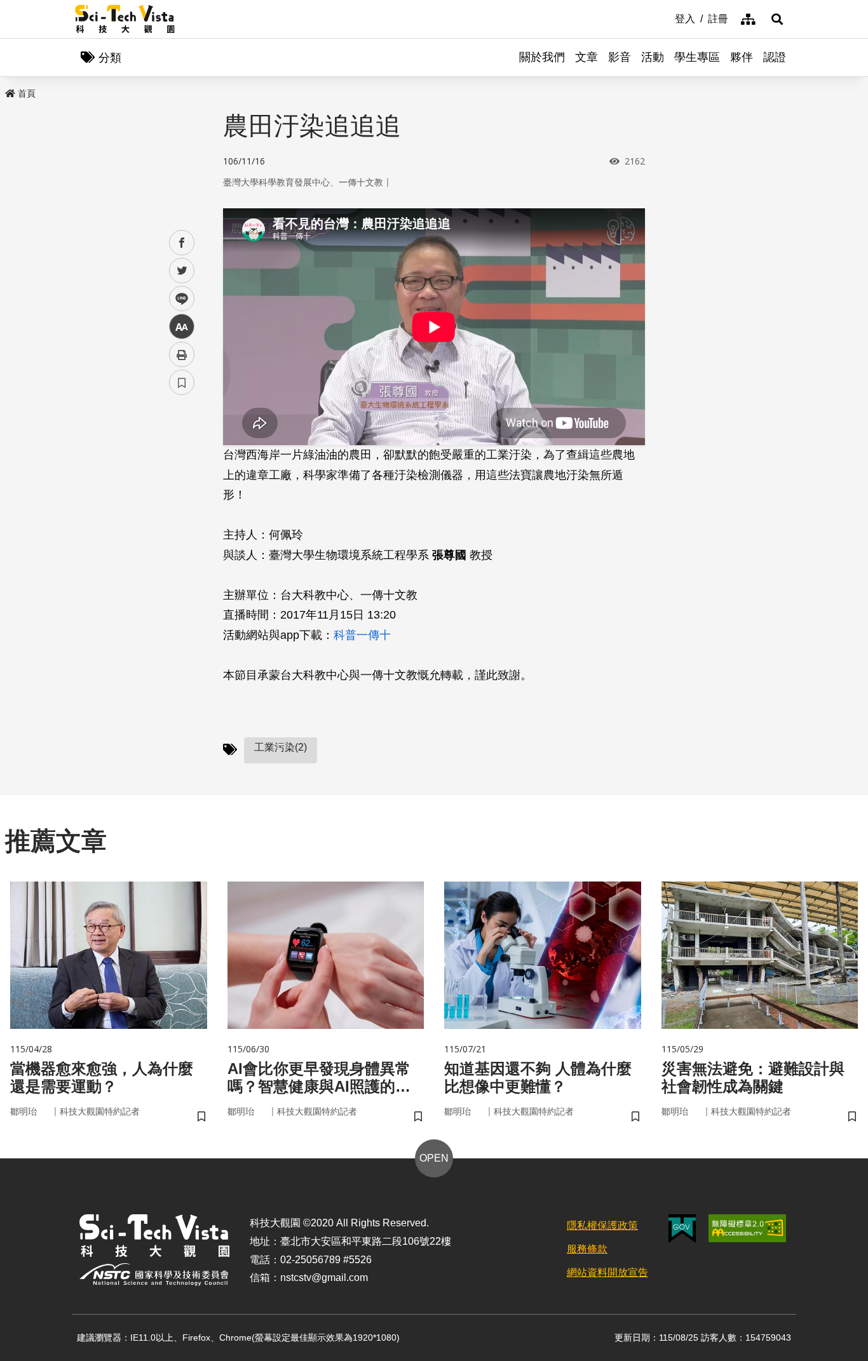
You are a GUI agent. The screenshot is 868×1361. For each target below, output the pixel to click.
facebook (182, 243)
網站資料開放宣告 (607, 1272)
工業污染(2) (280, 747)
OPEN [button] (434, 1158)
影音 (619, 57)
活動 (652, 57)
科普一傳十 (362, 635)
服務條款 (587, 1249)
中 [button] (182, 326)
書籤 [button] (181, 382)
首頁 (27, 93)
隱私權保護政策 (602, 1225)
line (178, 298)
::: (666, 17)
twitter (182, 270)
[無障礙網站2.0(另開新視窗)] (747, 1228)
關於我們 (542, 57)
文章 (586, 57)
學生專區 (697, 57)
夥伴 (741, 57)
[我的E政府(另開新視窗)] (682, 1228)
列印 (181, 354)
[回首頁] (125, 19)
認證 (774, 57)
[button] (777, 19)
